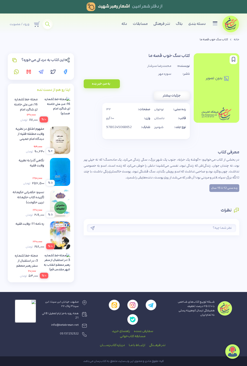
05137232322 (69, 334)
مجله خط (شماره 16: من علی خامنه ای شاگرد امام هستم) (26, 107)
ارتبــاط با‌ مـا (137, 345)
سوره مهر (164, 74)
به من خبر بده (101, 83)
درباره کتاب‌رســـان (112, 345)
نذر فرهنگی (161, 23)
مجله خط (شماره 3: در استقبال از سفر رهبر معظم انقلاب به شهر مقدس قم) (26, 265)
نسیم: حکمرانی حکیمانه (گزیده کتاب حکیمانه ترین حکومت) (28, 197)
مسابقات (140, 23)
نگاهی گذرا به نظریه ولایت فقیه (31, 163)
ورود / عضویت (19, 24)
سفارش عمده (143, 331)
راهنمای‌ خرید (121, 331)
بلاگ (179, 23)
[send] (92, 228)
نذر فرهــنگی (157, 345)
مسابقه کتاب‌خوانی (132, 336)
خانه (236, 39)
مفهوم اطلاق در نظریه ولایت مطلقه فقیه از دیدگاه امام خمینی (29, 134)
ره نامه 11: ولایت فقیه (29, 224)
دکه (124, 23)
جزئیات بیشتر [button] (172, 95)
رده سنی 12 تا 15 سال (224, 188)
